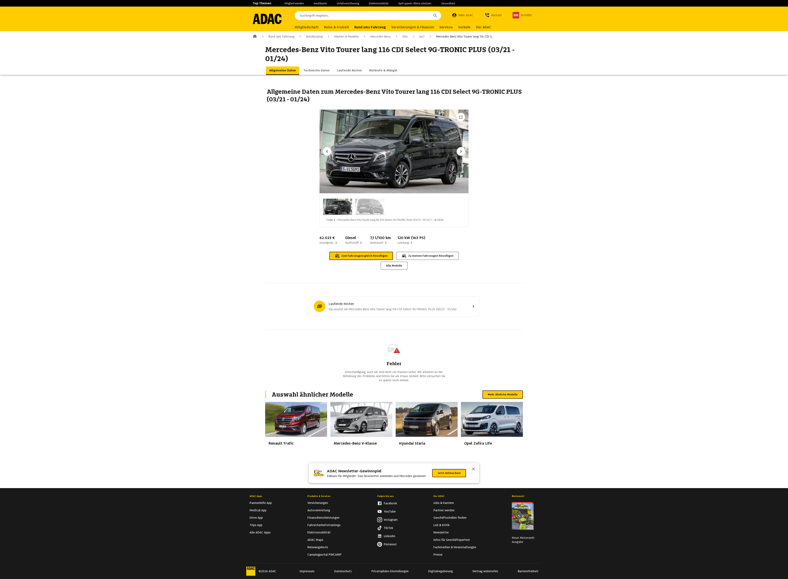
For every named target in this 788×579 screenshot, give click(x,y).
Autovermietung (318, 510)
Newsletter (441, 532)
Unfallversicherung (348, 3)
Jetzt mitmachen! (449, 473)
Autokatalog (314, 36)
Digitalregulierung (440, 571)
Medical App (258, 510)
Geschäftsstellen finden (449, 517)
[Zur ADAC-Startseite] (267, 19)
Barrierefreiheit (528, 571)
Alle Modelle (394, 265)
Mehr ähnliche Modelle (503, 394)
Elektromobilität (378, 3)
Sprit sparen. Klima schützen (414, 3)
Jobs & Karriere (443, 503)
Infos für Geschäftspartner (451, 540)
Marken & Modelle (346, 36)
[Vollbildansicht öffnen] (461, 117)
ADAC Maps (315, 540)
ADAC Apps (256, 496)
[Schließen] (473, 469)
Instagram (391, 520)
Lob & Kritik (441, 525)
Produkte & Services (319, 496)
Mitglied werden (294, 3)
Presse (437, 554)
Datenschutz (343, 571)
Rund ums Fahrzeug (281, 36)
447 (422, 36)
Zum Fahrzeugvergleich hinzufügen (364, 255)
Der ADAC (438, 496)
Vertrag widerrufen (485, 571)
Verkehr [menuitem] (464, 27)
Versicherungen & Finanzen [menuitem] (412, 27)
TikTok (388, 528)
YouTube (390, 511)
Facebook (390, 503)
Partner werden (444, 510)
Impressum (307, 571)
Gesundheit (448, 3)
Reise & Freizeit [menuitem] (336, 27)
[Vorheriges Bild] (327, 151)
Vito (405, 36)
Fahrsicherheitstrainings (323, 525)
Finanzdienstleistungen (323, 517)
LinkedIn (389, 536)
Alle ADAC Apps (260, 532)
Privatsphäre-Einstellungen (390, 571)
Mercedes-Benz (380, 36)
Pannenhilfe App (261, 503)
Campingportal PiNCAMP (324, 554)
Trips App (256, 525)
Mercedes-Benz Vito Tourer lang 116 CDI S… (465, 36)
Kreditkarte (320, 3)
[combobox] (368, 15)
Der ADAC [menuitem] (483, 27)
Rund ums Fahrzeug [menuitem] (370, 27)
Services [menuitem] (446, 27)
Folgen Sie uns (385, 496)
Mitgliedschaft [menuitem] (307, 27)
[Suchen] (435, 15)
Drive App (256, 517)
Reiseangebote (317, 547)
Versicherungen (317, 503)
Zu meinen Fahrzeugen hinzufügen (431, 255)
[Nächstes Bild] (461, 151)
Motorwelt (518, 496)
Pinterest (390, 544)
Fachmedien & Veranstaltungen (454, 547)
